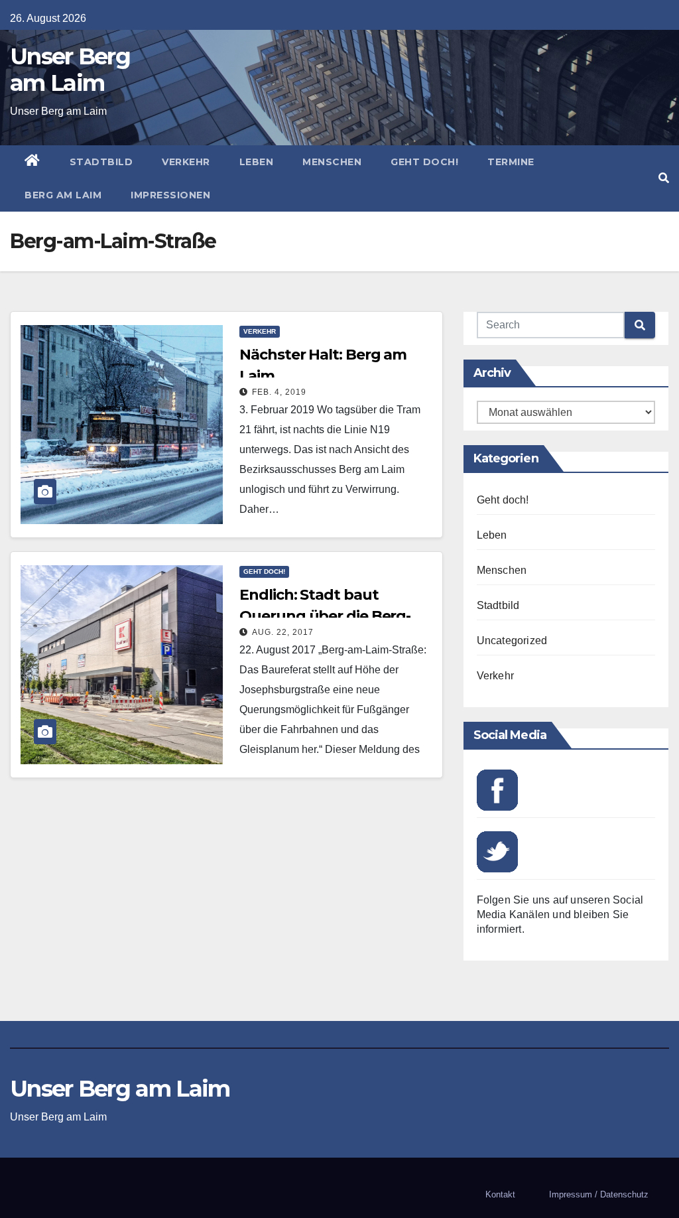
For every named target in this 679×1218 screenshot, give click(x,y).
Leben (256, 162)
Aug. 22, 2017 (283, 632)
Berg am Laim (63, 195)
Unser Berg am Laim (70, 69)
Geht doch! (424, 162)
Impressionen (170, 195)
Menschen (331, 162)
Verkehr (186, 162)
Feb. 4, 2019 (279, 392)
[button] (663, 178)
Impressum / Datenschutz (598, 1194)
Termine (510, 162)
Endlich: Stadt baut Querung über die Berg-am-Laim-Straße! (324, 616)
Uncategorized (512, 640)
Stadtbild (101, 162)
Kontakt (500, 1194)
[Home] (32, 161)
